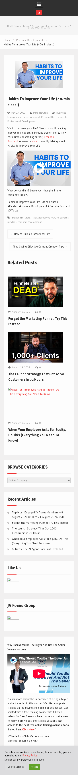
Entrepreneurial (31, 117)
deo (36, 141)
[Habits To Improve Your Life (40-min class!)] (38, 168)
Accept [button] (34, 766)
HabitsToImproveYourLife (45, 217)
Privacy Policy (29, 755)
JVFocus (64, 217)
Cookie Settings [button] (16, 766)
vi (33, 141)
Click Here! (28, 729)
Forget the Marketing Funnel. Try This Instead (40, 522)
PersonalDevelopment (30, 222)
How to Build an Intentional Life (32, 234)
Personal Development (53, 117)
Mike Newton (40, 112)
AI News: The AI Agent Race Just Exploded (37, 549)
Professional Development (21, 121)
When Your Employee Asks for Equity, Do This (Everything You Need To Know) (37, 435)
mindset (11, 222)
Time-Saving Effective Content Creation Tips (38, 246)
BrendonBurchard (21, 217)
